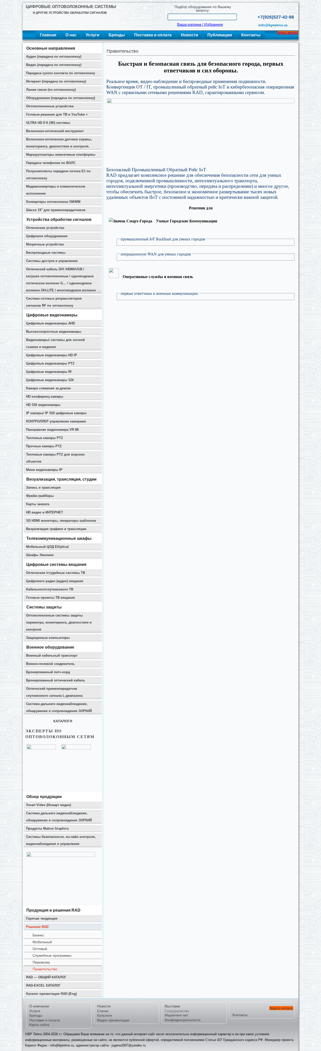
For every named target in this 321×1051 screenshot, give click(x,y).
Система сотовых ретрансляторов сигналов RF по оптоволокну (54, 302)
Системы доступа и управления (52, 261)
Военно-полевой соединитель (50, 664)
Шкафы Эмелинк (40, 555)
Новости (189, 35)
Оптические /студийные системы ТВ (55, 573)
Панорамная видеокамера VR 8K (52, 429)
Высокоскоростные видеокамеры (53, 331)
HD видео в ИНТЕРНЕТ (44, 512)
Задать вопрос (287, 33)
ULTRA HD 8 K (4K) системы (48, 123)
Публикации (219, 35)
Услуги (92, 35)
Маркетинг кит (176, 1015)
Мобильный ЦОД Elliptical (47, 547)
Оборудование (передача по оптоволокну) (60, 98)
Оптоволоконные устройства (49, 106)
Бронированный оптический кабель (55, 680)
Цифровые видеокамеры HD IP (51, 355)
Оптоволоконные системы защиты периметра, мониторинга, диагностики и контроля (59, 622)
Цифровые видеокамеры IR (48, 372)
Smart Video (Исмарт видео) (48, 805)
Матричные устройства (45, 244)
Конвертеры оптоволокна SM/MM (53, 202)
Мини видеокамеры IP (44, 470)
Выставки (172, 1006)
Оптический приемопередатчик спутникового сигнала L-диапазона (54, 692)
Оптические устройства (45, 228)
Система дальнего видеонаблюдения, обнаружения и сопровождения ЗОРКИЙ (59, 707)
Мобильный (42, 942)
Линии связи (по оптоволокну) (51, 90)
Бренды (117, 35)
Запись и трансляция (43, 487)
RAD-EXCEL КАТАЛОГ (43, 985)
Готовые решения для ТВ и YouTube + (57, 114)
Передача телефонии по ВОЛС (50, 163)
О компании (39, 1006)
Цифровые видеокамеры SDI (50, 380)
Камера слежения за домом (48, 388)
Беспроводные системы (45, 252)
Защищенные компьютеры (48, 638)
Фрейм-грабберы (40, 496)
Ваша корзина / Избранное (200, 25)
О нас (70, 35)
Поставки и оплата (44, 1020)
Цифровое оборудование (46, 236)
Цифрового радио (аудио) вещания (54, 581)
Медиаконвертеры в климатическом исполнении (55, 190)
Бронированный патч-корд (48, 672)
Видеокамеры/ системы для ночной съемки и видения (55, 343)
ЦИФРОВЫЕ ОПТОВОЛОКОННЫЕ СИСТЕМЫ (71, 7)
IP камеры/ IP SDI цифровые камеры (56, 413)
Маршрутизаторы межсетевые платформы (60, 154)
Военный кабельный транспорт (51, 655)
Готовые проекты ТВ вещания (50, 597)
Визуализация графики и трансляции (56, 529)
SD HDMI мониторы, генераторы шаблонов (61, 520)
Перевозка (41, 962)
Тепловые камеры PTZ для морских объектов (55, 458)
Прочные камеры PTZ (44, 446)
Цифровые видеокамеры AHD (50, 323)
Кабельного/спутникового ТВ (49, 589)
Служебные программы (52, 955)
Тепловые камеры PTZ (44, 438)
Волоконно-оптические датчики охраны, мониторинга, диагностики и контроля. (59, 142)
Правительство (45, 969)
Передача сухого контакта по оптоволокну (60, 73)
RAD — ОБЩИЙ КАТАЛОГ (46, 977)
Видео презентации (113, 1020)
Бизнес (38, 935)
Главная (48, 35)
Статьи (102, 1011)
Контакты (251, 35)
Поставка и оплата (153, 35)
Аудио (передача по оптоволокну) (53, 56)
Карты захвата (37, 504)
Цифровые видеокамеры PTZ (50, 363)
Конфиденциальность (183, 1020)
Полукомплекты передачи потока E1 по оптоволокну (58, 174)
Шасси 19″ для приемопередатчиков (56, 210)
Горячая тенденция (41, 918)
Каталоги (104, 1015)
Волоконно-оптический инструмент (55, 131)
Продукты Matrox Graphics (47, 828)
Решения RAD (37, 927)
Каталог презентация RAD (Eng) (51, 994)
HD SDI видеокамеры (43, 405)
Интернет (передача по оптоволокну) (56, 81)
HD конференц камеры (44, 396)
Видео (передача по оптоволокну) (53, 65)
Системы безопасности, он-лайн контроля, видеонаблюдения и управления (61, 840)
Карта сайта (39, 1025)
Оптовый (40, 949)
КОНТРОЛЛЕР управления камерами (56, 421)
